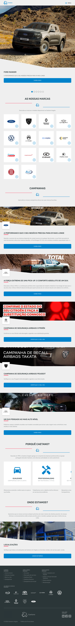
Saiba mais (37, 80)
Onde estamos (37, 556)
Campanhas (8, 579)
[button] (73, 32)
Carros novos (9, 573)
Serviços (26, 573)
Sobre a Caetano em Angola (49, 573)
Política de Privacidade (27, 621)
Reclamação (46, 582)
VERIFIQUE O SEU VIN (37, 339)
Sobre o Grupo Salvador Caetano (50, 577)
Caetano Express (29, 579)
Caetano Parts (28, 577)
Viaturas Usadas (9, 575)
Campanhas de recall (30, 581)
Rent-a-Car (8, 577)
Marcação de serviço (30, 575)
